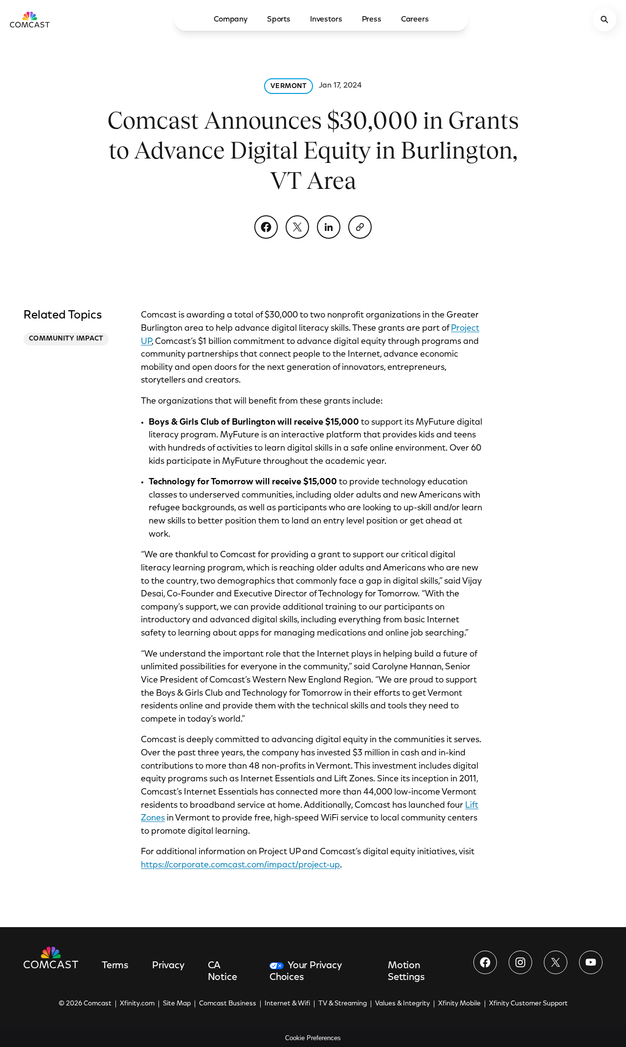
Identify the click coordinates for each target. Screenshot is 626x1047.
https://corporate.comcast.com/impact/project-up (240, 865)
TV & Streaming (342, 1004)
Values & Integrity (402, 1004)
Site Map (177, 1004)
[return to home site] (30, 19)
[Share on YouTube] (591, 962)
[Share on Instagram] (520, 962)
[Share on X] (297, 227)
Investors (326, 19)
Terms (115, 966)
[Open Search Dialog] (604, 19)
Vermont (288, 86)
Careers (415, 19)
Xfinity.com (137, 1004)
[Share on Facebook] (266, 227)
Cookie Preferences (313, 1038)
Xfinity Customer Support (528, 1004)
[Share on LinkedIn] (328, 227)
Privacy (168, 966)
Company (230, 19)
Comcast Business (227, 1004)
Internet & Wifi (287, 1004)
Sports (279, 19)
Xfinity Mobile (459, 1004)
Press (371, 19)
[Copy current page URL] (360, 227)
